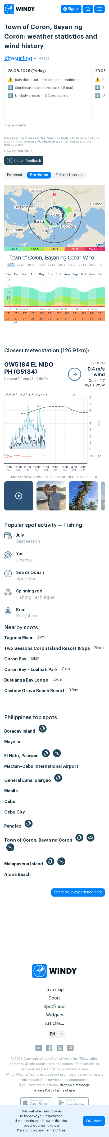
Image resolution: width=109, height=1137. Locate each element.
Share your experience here (78, 892)
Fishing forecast (70, 175)
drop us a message (75, 1085)
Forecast (14, 175)
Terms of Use (55, 1130)
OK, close (94, 1121)
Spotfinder (54, 1006)
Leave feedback (27, 160)
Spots (54, 998)
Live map (55, 990)
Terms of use (65, 1090)
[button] (86, 374)
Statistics (39, 175)
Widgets (54, 1015)
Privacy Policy (44, 1090)
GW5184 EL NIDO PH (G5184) (28, 368)
